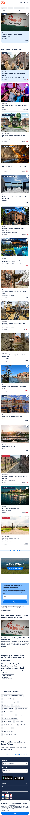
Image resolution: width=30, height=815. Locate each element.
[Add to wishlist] (27, 14)
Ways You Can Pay (6, 792)
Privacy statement (7, 610)
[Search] (21, 3)
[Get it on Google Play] (7, 778)
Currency (4, 767)
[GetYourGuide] (3, 3)
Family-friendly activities (8, 674)
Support (4, 783)
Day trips (4, 672)
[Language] (24, 3)
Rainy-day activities (7, 678)
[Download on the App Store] (19, 778)
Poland (7, 754)
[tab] (11, 691)
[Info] (19, 11)
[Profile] (27, 3)
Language (4, 760)
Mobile (4, 775)
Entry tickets (5, 677)
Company (4, 786)
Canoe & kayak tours (7, 675)
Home (2, 754)
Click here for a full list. (6, 749)
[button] (15, 28)
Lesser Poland (14, 754)
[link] (15, 28)
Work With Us (5, 790)
